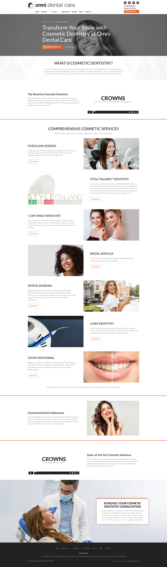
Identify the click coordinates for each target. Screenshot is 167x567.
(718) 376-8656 (108, 520)
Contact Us (88, 11)
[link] (51, 5)
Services (51, 21)
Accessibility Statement (133, 561)
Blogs (81, 11)
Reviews (74, 11)
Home (37, 11)
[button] (45, 12)
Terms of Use (123, 561)
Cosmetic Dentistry (61, 21)
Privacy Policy (114, 561)
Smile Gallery (65, 11)
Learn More (33, 161)
